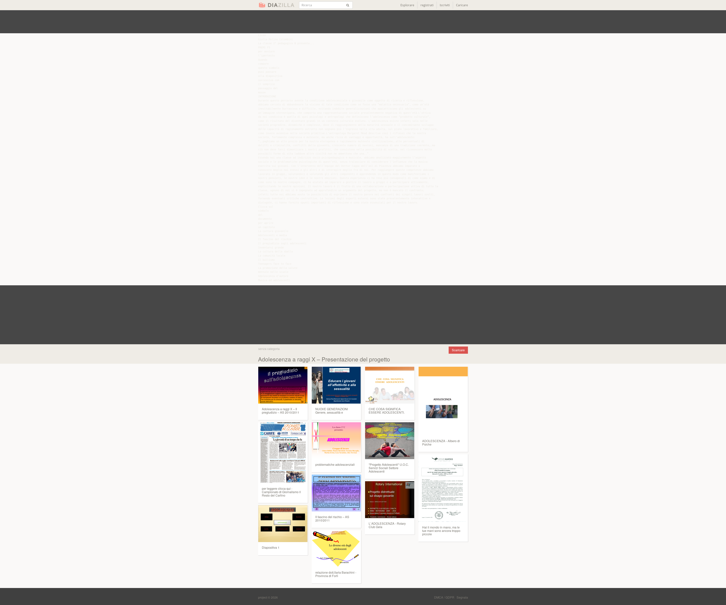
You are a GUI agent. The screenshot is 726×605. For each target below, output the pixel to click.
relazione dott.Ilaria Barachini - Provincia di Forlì (335, 574)
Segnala (462, 597)
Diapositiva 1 (270, 547)
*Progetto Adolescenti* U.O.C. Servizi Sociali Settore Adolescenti (389, 467)
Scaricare (458, 350)
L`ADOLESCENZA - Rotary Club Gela (387, 525)
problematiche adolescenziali (335, 464)
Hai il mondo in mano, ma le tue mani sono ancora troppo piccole (441, 530)
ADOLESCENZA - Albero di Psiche (441, 442)
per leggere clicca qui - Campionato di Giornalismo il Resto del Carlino (281, 491)
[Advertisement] (363, 21)
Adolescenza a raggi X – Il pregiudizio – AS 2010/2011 (280, 411)
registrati (427, 5)
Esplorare (407, 5)
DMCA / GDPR (444, 597)
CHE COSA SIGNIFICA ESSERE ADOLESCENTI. (387, 411)
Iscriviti (445, 5)
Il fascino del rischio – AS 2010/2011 (332, 518)
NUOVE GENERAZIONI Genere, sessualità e (331, 411)
